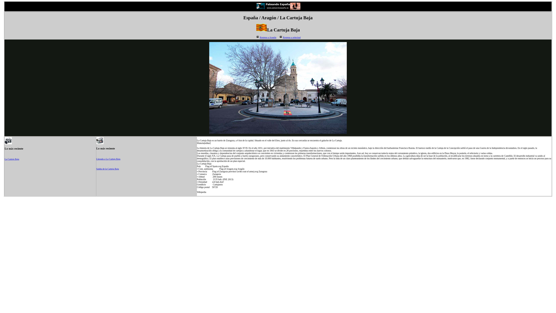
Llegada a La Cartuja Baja (108, 159)
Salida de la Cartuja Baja (107, 169)
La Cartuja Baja (12, 159)
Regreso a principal (292, 37)
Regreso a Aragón (268, 37)
